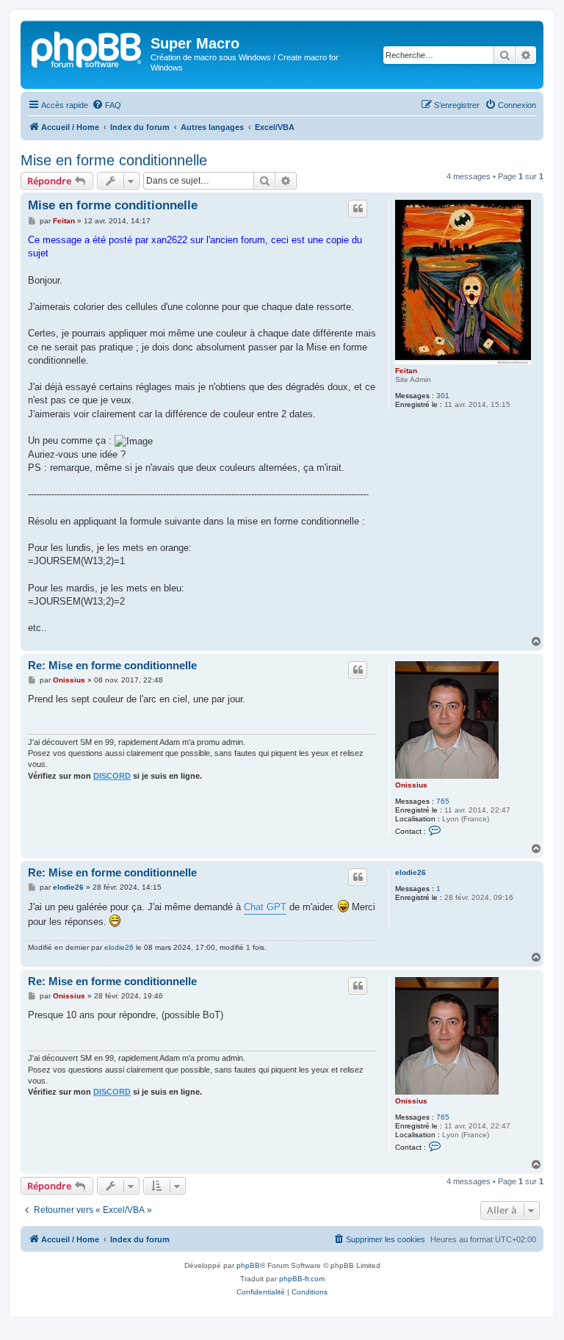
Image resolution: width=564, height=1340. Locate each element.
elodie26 (410, 872)
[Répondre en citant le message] (357, 208)
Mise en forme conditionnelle (114, 160)
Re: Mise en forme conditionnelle (112, 665)
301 (442, 396)
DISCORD (112, 775)
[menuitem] (106, 105)
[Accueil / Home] (87, 47)
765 (442, 801)
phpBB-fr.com (302, 1279)
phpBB (248, 1265)
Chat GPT (265, 906)
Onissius (411, 785)
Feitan (406, 371)
